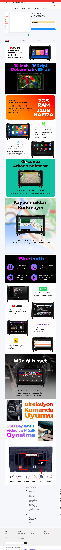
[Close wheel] (44, 267)
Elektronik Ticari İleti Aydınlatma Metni (39, 274)
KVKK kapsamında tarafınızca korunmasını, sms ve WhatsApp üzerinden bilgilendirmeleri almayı (37, 277)
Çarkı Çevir (37, 280)
